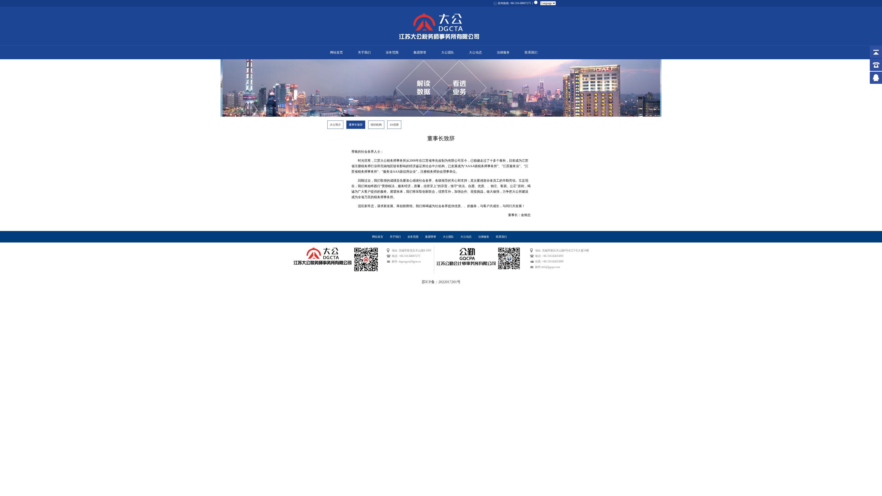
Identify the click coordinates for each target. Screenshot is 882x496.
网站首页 (336, 52)
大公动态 (475, 52)
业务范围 (392, 52)
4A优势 (394, 124)
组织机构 (376, 124)
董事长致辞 (356, 124)
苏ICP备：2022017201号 (441, 282)
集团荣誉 (419, 52)
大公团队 (447, 52)
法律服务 (503, 52)
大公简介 (335, 124)
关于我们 (364, 52)
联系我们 (531, 52)
